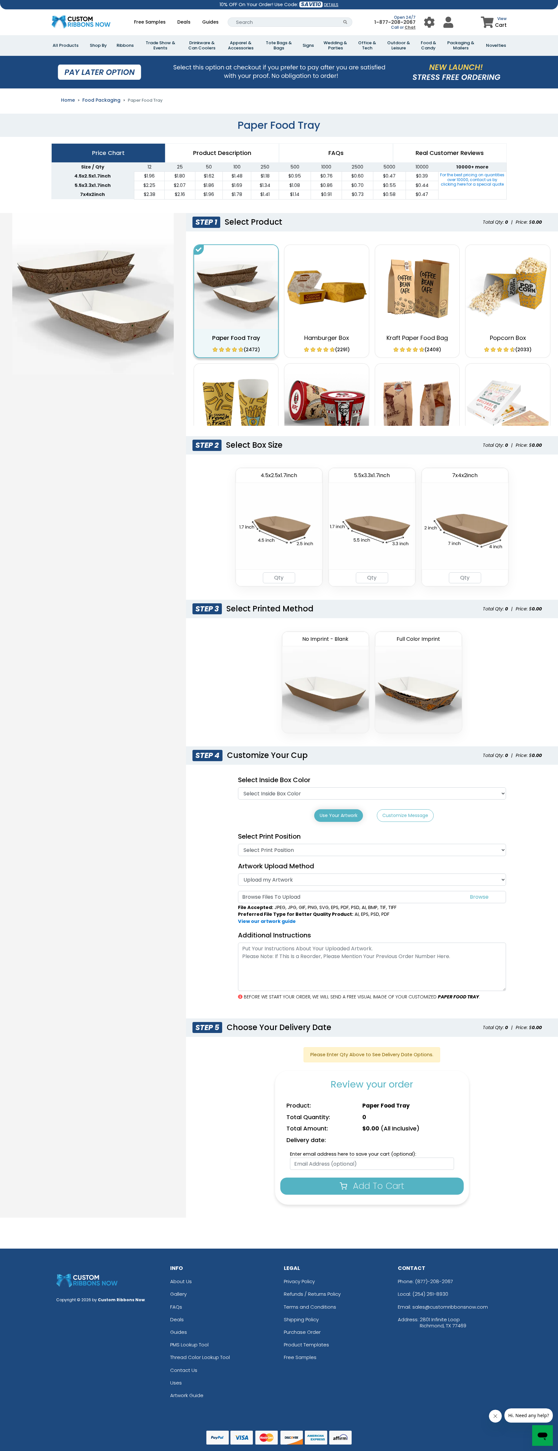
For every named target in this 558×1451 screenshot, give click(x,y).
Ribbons (125, 45)
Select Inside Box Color (274, 779)
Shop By (98, 45)
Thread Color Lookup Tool (200, 1357)
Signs (308, 45)
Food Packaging (101, 100)
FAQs (176, 1306)
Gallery (178, 1294)
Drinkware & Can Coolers (201, 45)
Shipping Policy (301, 1319)
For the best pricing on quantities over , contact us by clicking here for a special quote (472, 179)
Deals (184, 22)
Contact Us (183, 1370)
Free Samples (150, 22)
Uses (176, 1382)
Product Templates (306, 1344)
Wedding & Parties (335, 45)
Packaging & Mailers (460, 45)
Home (68, 100)
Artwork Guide (186, 1395)
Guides (210, 22)
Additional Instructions (274, 935)
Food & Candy (428, 45)
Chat (410, 27)
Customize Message (405, 815)
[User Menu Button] (429, 22)
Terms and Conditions (310, 1306)
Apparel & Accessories (240, 45)
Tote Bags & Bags (279, 45)
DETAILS (331, 4)
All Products (65, 45)
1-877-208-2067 (395, 22)
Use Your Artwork (338, 815)
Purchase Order (302, 1332)
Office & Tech (367, 45)
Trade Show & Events (160, 45)
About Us (181, 1281)
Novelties (496, 45)
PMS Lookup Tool (189, 1344)
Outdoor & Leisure (398, 45)
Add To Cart (377, 1186)
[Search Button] (345, 22)
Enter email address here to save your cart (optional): (353, 1154)
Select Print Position (269, 836)
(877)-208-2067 (434, 1281)
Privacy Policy (299, 1281)
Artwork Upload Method (276, 866)
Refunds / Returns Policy (312, 1294)
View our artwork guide (267, 921)
